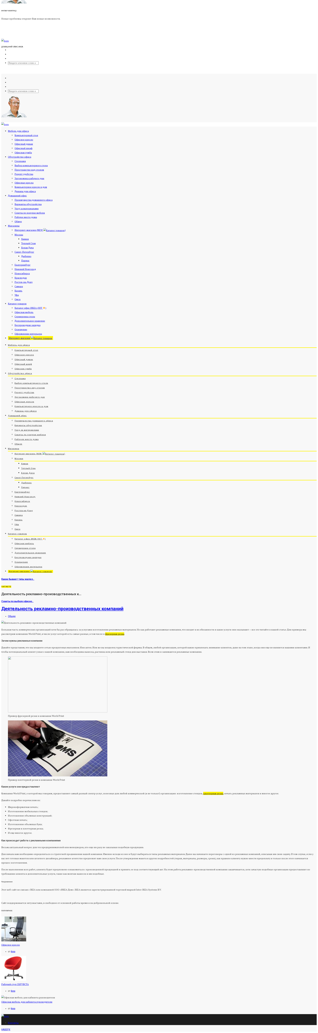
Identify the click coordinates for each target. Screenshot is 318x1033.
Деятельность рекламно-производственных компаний (62, 608)
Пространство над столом (29, 169)
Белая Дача (27, 247)
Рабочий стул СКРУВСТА (15, 984)
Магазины (14, 225)
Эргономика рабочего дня (29, 178)
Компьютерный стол (26, 135)
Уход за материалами (27, 208)
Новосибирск (22, 273)
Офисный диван (24, 143)
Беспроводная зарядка (27, 325)
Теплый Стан (28, 243)
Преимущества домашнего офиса (34, 199)
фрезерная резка (114, 633)
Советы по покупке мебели (30, 212)
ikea (13, 951)
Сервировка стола (25, 316)
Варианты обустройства (28, 204)
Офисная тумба (23, 152)
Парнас (25, 260)
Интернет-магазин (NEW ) (40, 230)
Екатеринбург (22, 264)
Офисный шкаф (23, 148)
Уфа (17, 295)
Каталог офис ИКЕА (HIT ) (30, 307)
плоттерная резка (213, 793)
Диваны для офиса (25, 191)
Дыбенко (26, 256)
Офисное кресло (24, 139)
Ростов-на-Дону (24, 282)
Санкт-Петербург (24, 251)
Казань (18, 290)
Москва (19, 234)
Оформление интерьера (28, 333)
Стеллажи (20, 161)
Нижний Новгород (25, 269)
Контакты (13, 1023)
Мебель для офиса (18, 131)
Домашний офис (17, 195)
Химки (25, 239)
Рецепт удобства (24, 174)
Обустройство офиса (19, 156)
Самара (19, 286)
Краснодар (21, 277)
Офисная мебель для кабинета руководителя (26, 1001)
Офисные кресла (24, 182)
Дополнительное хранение (30, 320)
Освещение (21, 329)
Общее (18, 221)
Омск (18, 299)
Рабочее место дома (26, 217)
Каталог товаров (17, 303)
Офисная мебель (24, 312)
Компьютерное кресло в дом (31, 187)
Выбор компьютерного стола (31, 165)
